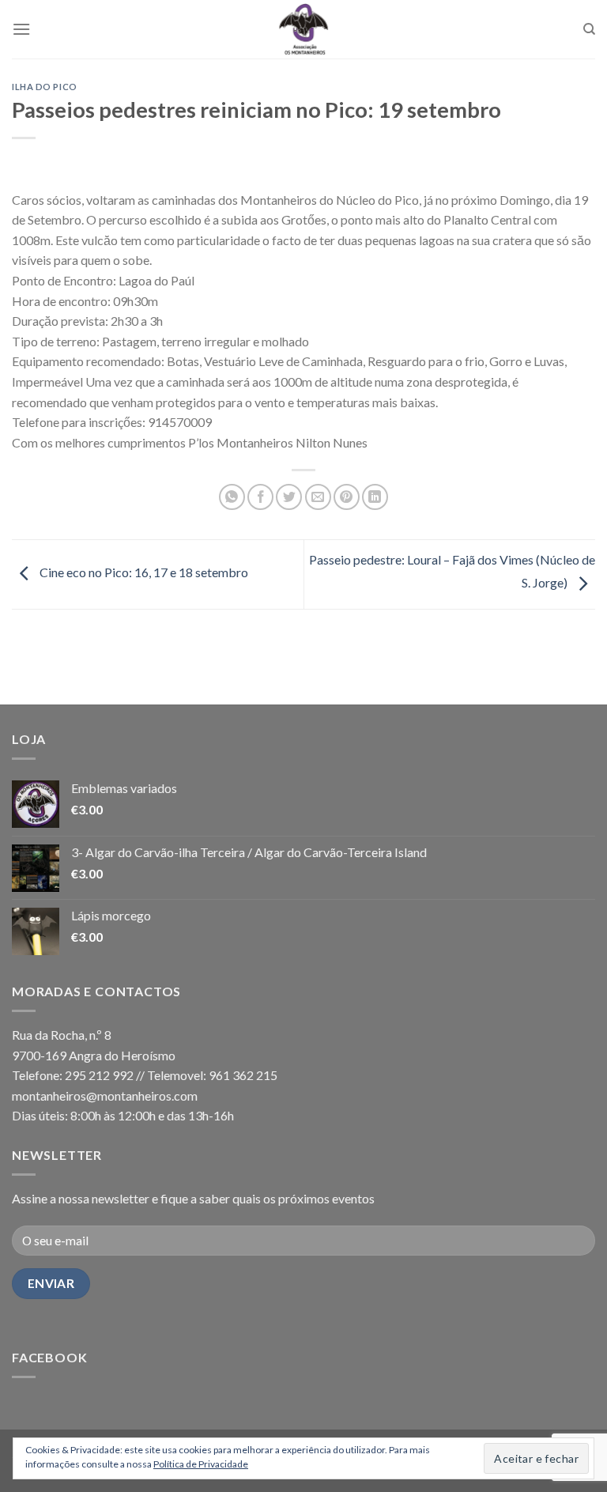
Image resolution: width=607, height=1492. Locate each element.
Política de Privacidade (200, 1464)
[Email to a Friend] (318, 497)
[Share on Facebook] (260, 497)
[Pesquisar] (589, 29)
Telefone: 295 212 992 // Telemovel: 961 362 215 (144, 1074)
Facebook (49, 1357)
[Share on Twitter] (289, 497)
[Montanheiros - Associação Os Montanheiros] (303, 29)
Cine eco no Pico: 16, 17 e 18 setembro (142, 572)
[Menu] (21, 28)
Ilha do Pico (44, 86)
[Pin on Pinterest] (347, 497)
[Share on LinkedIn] (375, 497)
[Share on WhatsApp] (232, 497)
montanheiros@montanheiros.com (105, 1095)
